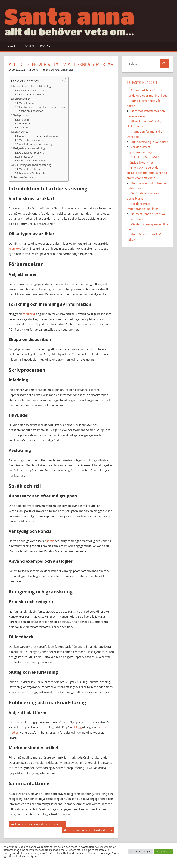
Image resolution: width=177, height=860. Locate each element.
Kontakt (46, 46)
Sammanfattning (23, 177)
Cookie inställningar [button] (140, 851)
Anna (35, 69)
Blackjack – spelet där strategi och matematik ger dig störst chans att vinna (147, 172)
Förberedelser (21, 98)
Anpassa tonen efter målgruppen (38, 136)
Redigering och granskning (29, 148)
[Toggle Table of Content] (61, 81)
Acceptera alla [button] (163, 851)
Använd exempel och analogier (37, 144)
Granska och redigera (31, 152)
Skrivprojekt (67, 69)
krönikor (14, 249)
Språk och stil (21, 131)
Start (11, 46)
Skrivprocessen (22, 115)
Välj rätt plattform (29, 169)
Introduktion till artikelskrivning (32, 86)
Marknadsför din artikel (32, 173)
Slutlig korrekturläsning (32, 160)
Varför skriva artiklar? (31, 90)
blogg (78, 727)
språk (50, 541)
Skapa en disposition (31, 111)
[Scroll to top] (171, 854)
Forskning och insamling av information (42, 107)
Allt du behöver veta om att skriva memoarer (38, 824)
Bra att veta (52, 69)
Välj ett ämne (26, 103)
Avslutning (25, 127)
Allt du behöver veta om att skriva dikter (86, 830)
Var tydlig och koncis (31, 140)
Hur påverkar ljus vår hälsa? (149, 142)
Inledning (24, 119)
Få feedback (26, 156)
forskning (29, 314)
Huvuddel (24, 123)
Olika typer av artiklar (31, 94)
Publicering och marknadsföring (32, 165)
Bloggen (28, 46)
